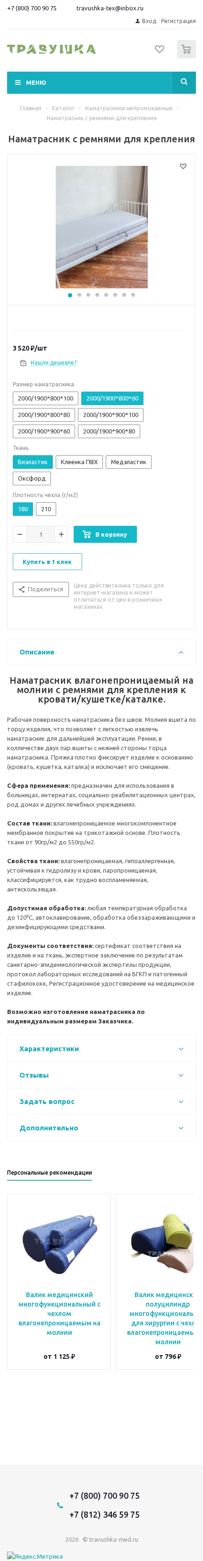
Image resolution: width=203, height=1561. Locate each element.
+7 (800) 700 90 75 (32, 8)
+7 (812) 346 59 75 (104, 1514)
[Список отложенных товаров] (160, 52)
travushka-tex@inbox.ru (110, 8)
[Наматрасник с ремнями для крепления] (101, 227)
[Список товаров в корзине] (187, 56)
